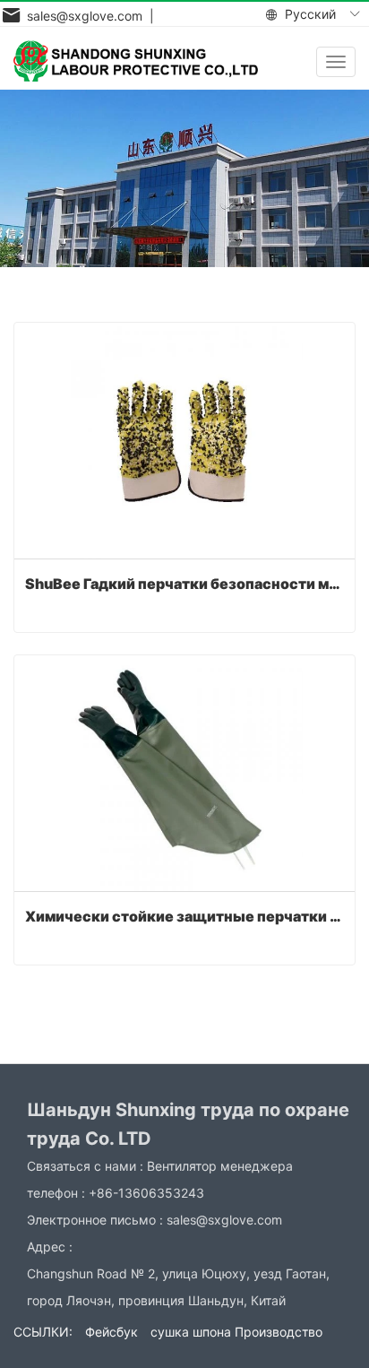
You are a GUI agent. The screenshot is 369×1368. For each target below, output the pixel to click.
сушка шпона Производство (236, 1331)
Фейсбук (111, 1331)
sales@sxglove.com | (87, 15)
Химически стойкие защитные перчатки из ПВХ (184, 916)
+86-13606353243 (146, 1192)
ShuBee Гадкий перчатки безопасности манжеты (184, 584)
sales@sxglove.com (224, 1219)
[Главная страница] (135, 61)
